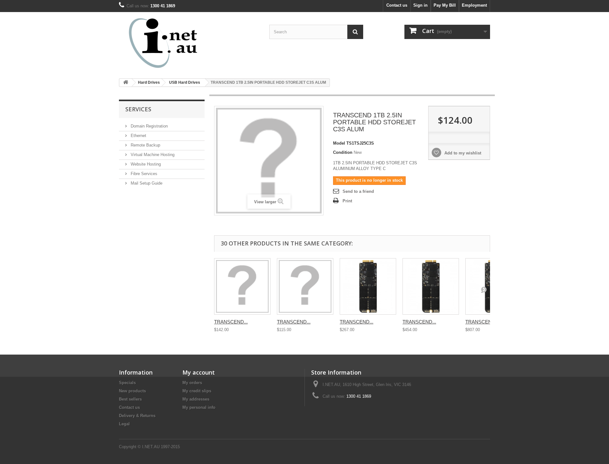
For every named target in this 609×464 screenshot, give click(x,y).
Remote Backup (144, 145)
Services (138, 109)
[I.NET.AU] (177, 43)
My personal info (198, 407)
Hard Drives (149, 82)
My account (198, 372)
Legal (124, 424)
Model (339, 143)
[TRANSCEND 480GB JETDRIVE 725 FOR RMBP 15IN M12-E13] (431, 286)
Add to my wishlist (462, 153)
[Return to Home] (126, 83)
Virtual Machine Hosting (151, 154)
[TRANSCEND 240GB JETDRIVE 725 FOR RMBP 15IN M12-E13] (368, 286)
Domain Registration (148, 126)
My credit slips (196, 391)
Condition (342, 152)
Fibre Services (143, 173)
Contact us (396, 5)
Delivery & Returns (137, 415)
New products (132, 391)
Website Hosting (145, 164)
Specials (127, 382)
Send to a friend (358, 191)
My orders (192, 382)
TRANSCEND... (231, 321)
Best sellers (130, 399)
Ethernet (137, 135)
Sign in (420, 5)
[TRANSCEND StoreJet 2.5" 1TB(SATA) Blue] (305, 286)
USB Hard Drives (184, 82)
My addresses (195, 399)
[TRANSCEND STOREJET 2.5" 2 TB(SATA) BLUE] (242, 286)
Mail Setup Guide (145, 183)
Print (347, 201)
